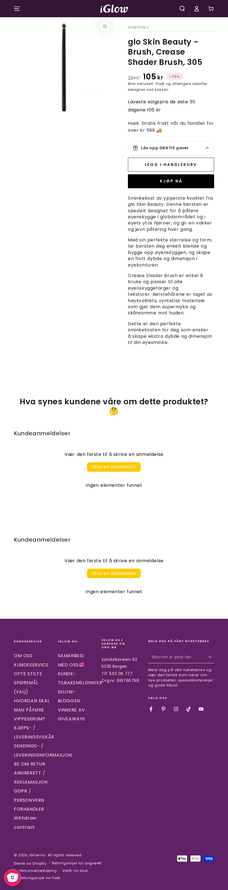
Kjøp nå (171, 181)
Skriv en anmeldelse (114, 467)
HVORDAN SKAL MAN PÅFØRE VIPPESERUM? (31, 710)
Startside (137, 27)
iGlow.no (37, 855)
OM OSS (23, 655)
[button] (182, 9)
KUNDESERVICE (31, 665)
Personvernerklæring (38, 871)
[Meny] (17, 9)
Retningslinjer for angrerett (77, 863)
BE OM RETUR (29, 764)
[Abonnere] (211, 657)
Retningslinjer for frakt (39, 878)
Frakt (160, 83)
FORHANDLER (29, 809)
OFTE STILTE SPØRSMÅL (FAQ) (28, 683)
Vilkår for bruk (75, 871)
